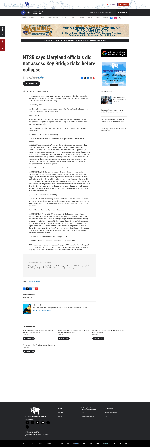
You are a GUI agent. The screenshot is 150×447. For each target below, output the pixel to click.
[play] (23, 13)
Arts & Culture (53, 18)
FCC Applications (108, 408)
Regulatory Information (87, 416)
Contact (60, 412)
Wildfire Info (2, 45)
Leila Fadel (41, 77)
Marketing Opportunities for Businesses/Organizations (88, 408)
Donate (124, 4)
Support (81, 18)
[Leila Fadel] (27, 309)
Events (90, 18)
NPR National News (34, 281)
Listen (23, 18)
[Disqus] (75, 378)
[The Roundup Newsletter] (114, 74)
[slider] (31, 12)
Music (64, 18)
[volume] (28, 13)
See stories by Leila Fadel (41, 310)
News (42, 18)
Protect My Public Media (110, 412)
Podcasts (32, 18)
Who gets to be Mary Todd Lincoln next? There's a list (39, 345)
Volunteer (112, 4)
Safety (105, 18)
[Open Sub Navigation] (27, 18)
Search (99, 18)
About (72, 18)
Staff (82, 412)
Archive (106, 416)
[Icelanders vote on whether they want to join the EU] (106, 100)
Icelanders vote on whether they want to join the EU (119, 99)
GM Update (2, 31)
